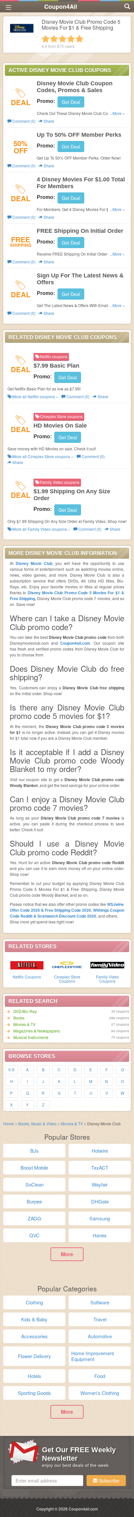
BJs (34, 1150)
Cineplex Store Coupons (67, 979)
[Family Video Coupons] (107, 964)
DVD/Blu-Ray (25, 1011)
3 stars (62, 39)
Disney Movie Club (34, 563)
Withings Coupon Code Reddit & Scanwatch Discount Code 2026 (67, 913)
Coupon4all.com (75, 643)
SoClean (34, 1184)
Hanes (100, 1235)
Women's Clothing (99, 1392)
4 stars (71, 39)
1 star (45, 39)
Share (48, 121)
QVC (34, 1235)
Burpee (34, 1201)
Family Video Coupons (107, 979)
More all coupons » (34, 396)
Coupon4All (60, 6)
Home (8, 1123)
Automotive (100, 1336)
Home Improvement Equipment (92, 1356)
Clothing (34, 1302)
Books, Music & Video (37, 1123)
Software (99, 1302)
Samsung (99, 1218)
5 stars (79, 39)
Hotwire (100, 1150)
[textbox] (47, 1480)
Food (99, 1375)
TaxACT (99, 1167)
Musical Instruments (30, 1037)
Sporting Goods (34, 1392)
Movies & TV (24, 1024)
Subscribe (108, 1480)
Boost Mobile (34, 1167)
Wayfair (100, 1184)
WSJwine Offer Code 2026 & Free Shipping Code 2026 (67, 907)
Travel (99, 1319)
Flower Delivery (34, 1356)
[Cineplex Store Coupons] (67, 964)
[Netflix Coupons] (27, 964)
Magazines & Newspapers (36, 1030)
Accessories (34, 1336)
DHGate (100, 1201)
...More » (117, 113)
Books (18, 1017)
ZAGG (34, 1218)
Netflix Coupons (27, 976)
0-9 (11, 1069)
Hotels (34, 1375)
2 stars (54, 39)
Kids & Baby (34, 1319)
